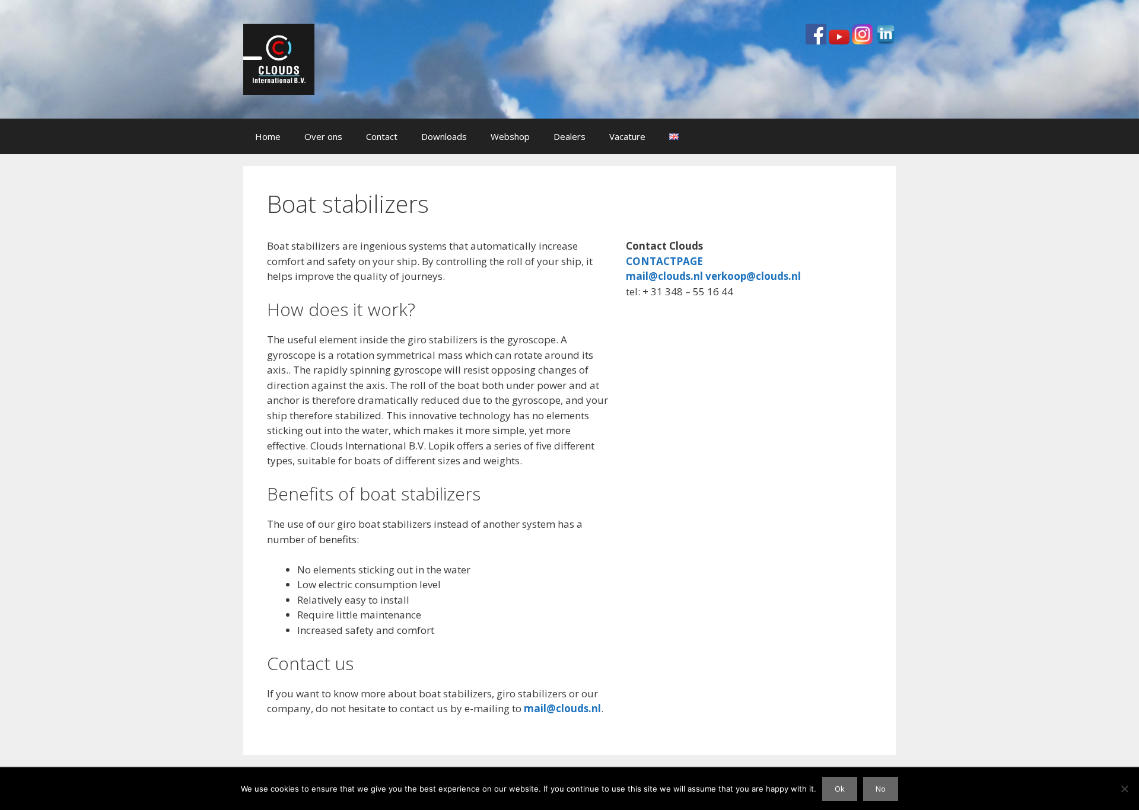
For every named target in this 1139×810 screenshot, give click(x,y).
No (881, 788)
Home (268, 136)
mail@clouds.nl (562, 708)
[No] (1124, 789)
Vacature (627, 136)
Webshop (510, 136)
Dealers (569, 136)
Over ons (323, 136)
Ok (840, 788)
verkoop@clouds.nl (753, 276)
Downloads (444, 136)
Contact (381, 136)
